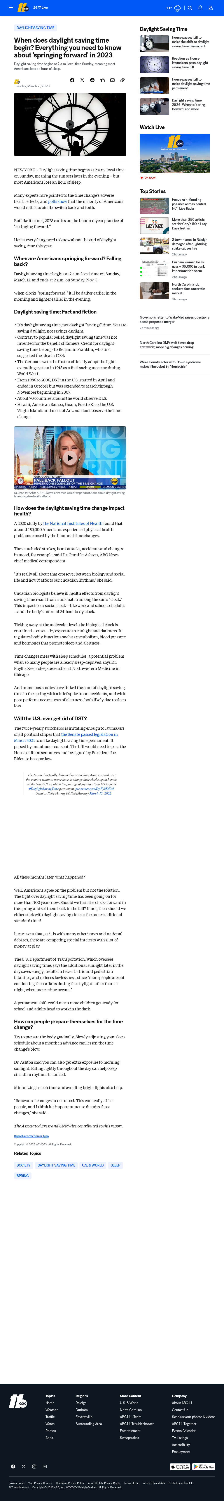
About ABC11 (182, 1403)
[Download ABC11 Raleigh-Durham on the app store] (180, 1466)
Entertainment (130, 1431)
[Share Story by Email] (112, 80)
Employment (181, 1452)
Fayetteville (84, 1417)
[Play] (175, 153)
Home (50, 1403)
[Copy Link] (122, 80)
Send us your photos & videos (193, 1417)
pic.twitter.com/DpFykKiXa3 (94, 788)
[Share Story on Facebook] (72, 80)
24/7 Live (40, 7)
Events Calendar (184, 1431)
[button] (11, 7)
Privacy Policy (17, 1483)
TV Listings (179, 1438)
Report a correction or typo (31, 1136)
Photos (51, 1431)
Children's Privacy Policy (70, 1483)
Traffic (50, 1417)
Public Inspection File (180, 1483)
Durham (82, 1410)
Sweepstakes (129, 1438)
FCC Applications (19, 1487)
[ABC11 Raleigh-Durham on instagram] (34, 1466)
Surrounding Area (89, 1424)
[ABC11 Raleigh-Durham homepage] (23, 8)
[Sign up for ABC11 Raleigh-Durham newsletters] (44, 1466)
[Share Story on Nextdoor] (102, 80)
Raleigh (81, 1403)
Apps (49, 1438)
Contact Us (180, 1410)
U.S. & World (129, 1403)
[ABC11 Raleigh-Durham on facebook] (13, 1466)
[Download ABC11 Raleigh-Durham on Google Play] (203, 1466)
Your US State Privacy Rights (104, 1483)
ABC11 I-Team (130, 1417)
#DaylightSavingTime (44, 788)
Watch (50, 1424)
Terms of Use (131, 1483)
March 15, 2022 (100, 793)
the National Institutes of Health (72, 523)
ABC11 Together (184, 1424)
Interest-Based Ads (154, 1483)
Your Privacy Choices (40, 1483)
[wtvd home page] (18, 1401)
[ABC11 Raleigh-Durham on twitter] (23, 1466)
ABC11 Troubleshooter (137, 1424)
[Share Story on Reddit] (92, 80)
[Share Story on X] (82, 80)
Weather (52, 1410)
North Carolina (131, 1410)
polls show (57, 201)
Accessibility (181, 1445)
